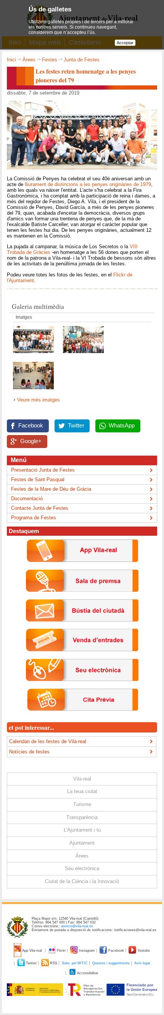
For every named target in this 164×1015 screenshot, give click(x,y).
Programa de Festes (33, 517)
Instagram (87, 950)
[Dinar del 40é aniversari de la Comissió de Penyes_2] (34, 355)
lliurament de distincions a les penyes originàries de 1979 (88, 184)
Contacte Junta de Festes (39, 508)
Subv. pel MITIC (75, 963)
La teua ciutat (82, 791)
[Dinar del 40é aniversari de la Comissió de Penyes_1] (83, 355)
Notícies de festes (29, 752)
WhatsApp (122, 425)
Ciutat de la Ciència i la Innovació (82, 881)
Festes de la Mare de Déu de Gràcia (51, 489)
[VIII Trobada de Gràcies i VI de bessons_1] (33, 391)
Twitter (76, 425)
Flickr (61, 950)
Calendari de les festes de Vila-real (47, 741)
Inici (11, 60)
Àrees (29, 60)
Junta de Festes (82, 60)
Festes (49, 60)
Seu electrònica (82, 868)
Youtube (143, 950)
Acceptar (125, 42)
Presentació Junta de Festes (43, 470)
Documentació (27, 498)
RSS (53, 963)
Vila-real (82, 779)
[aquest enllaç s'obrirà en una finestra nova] (82, 687)
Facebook (30, 425)
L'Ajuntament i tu (82, 830)
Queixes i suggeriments (111, 963)
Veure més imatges (38, 400)
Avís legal (142, 963)
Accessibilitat (87, 973)
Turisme (82, 804)
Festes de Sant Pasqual (37, 479)
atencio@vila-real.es (77, 926)
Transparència (82, 817)
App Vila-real (32, 950)
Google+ (31, 441)
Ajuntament (82, 843)
